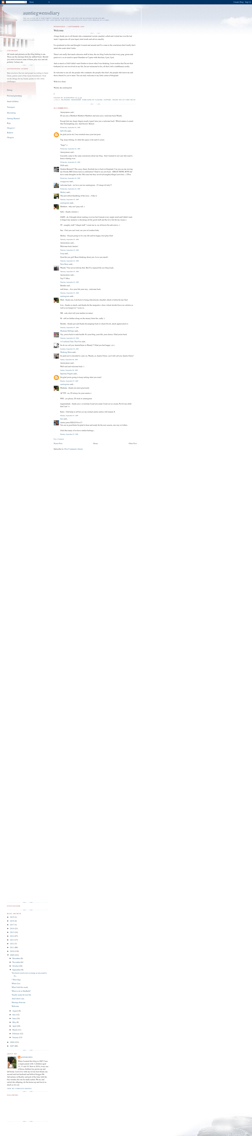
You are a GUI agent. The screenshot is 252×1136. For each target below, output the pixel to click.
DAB (62, 165)
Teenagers (11, 107)
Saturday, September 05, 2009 (69, 349)
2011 (12, 947)
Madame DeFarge (67, 330)
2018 (12, 921)
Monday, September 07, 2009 (69, 381)
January (15, 1037)
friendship (76, 100)
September (16, 969)
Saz (61, 418)
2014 (12, 936)
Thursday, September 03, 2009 (69, 199)
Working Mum (66, 352)
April (14, 1026)
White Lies (16, 983)
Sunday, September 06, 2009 (69, 359)
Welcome (15, 1006)
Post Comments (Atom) (73, 449)
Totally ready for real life (21, 994)
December (16, 958)
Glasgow (10, 137)
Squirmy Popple (66, 373)
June (14, 1018)
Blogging (65, 100)
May (14, 1022)
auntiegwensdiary (41, 12)
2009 (12, 955)
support (107, 100)
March (15, 1029)
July (14, 1014)
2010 (12, 951)
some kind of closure (92, 100)
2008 (12, 1042)
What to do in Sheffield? (21, 991)
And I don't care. (18, 998)
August (15, 1010)
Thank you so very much (123, 100)
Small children (13, 101)
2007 (12, 1046)
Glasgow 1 (11, 128)
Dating (9, 90)
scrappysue (64, 181)
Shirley (63, 192)
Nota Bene (64, 264)
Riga (9, 123)
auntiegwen (64, 202)
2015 (12, 932)
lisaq (62, 253)
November (16, 962)
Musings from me (18, 1002)
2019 (12, 917)
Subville (63, 130)
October (15, 966)
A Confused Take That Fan (70, 341)
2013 (12, 939)
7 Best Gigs (16, 979)
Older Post (133, 443)
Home (95, 443)
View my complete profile (19, 1088)
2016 (12, 928)
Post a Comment (59, 439)
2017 (12, 924)
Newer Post (58, 443)
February (16, 1033)
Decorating (11, 112)
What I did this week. (20, 987)
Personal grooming (14, 95)
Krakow (10, 132)
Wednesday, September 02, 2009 (70, 127)
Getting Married (13, 118)
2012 (12, 943)
